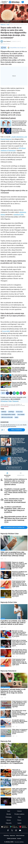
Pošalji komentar (16, 429)
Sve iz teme (14, 468)
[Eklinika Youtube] (20, 830)
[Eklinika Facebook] (7, 830)
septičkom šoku (19, 215)
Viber (10, 401)
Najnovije (10, 533)
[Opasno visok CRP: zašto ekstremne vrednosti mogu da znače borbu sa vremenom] (6, 385)
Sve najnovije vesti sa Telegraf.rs (14, 527)
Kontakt (19, 838)
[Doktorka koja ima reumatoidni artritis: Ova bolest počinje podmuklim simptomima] (6, 131)
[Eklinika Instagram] (16, 830)
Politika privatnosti (11, 838)
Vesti (8, 24)
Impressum (12, 835)
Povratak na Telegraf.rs (5, 2)
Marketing (6, 835)
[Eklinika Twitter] (12, 830)
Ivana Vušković (7, 41)
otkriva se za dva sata (6, 417)
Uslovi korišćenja (4, 406)
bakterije (3, 411)
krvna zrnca (19, 411)
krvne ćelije (6, 331)
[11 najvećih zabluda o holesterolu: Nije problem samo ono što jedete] (6, 723)
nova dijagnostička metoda (8, 414)
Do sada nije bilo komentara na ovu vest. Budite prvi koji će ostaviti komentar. (14, 425)
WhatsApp (4, 401)
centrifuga (11, 411)
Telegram (15, 401)
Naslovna (3, 24)
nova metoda (21, 414)
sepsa (16, 417)
